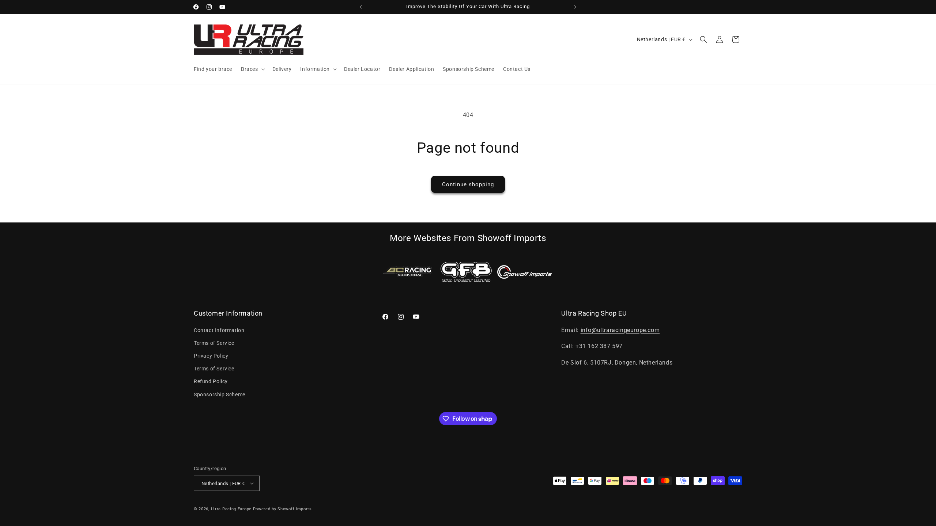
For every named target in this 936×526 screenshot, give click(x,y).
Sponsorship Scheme (219, 394)
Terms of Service (214, 343)
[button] (252, 69)
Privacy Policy (211, 356)
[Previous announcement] (361, 7)
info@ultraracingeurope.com (620, 330)
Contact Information (219, 330)
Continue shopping (468, 184)
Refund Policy (211, 381)
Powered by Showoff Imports (282, 509)
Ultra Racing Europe (231, 509)
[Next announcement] (575, 7)
